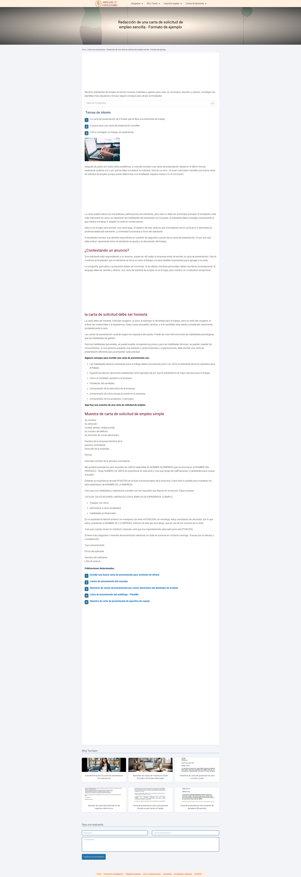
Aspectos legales (171, 3)
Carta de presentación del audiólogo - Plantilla (114, 594)
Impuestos (167, 874)
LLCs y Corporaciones (152, 874)
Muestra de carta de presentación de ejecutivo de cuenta (120, 601)
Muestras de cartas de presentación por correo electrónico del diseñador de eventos (134, 587)
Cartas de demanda (195, 3)
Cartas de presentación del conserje (109, 581)
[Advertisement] (150, 72)
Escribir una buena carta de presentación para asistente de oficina (124, 574)
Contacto (198, 874)
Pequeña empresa (133, 874)
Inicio (99, 874)
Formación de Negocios (113, 874)
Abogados (135, 3)
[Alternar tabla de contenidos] (211, 103)
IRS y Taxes (152, 3)
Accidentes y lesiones (183, 874)
